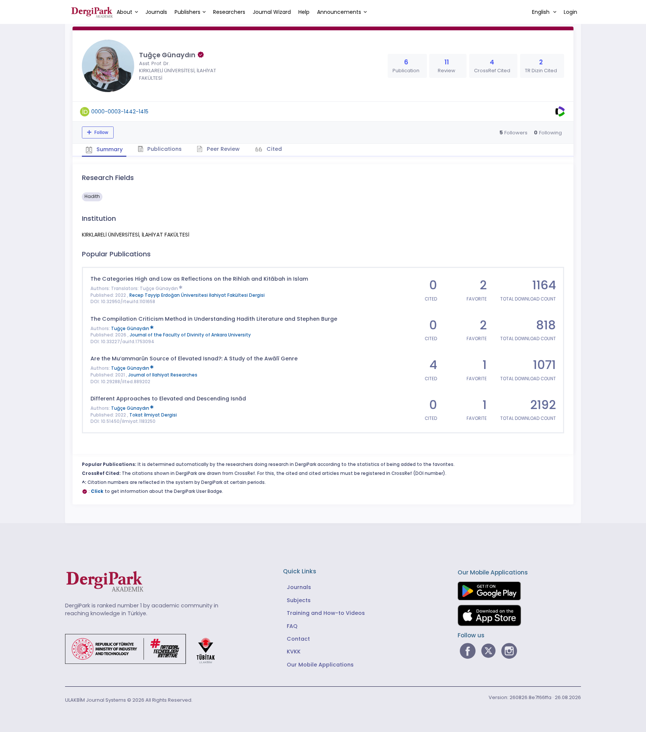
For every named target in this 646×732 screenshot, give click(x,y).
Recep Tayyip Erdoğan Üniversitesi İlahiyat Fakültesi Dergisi (197, 295)
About (124, 12)
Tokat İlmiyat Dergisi (153, 415)
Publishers (187, 12)
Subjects (299, 600)
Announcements (339, 12)
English (541, 12)
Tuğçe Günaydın (159, 289)
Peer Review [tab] (222, 149)
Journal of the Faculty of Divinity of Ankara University (190, 335)
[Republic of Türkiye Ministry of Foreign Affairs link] (144, 648)
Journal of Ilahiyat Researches (162, 375)
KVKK (294, 651)
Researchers (229, 12)
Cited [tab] (273, 149)
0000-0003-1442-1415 (119, 111)
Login (570, 12)
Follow (100, 132)
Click (97, 491)
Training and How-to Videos (326, 613)
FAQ (292, 626)
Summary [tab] (109, 149)
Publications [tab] (164, 149)
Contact (298, 639)
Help (304, 12)
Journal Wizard (272, 12)
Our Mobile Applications (320, 664)
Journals (156, 12)
